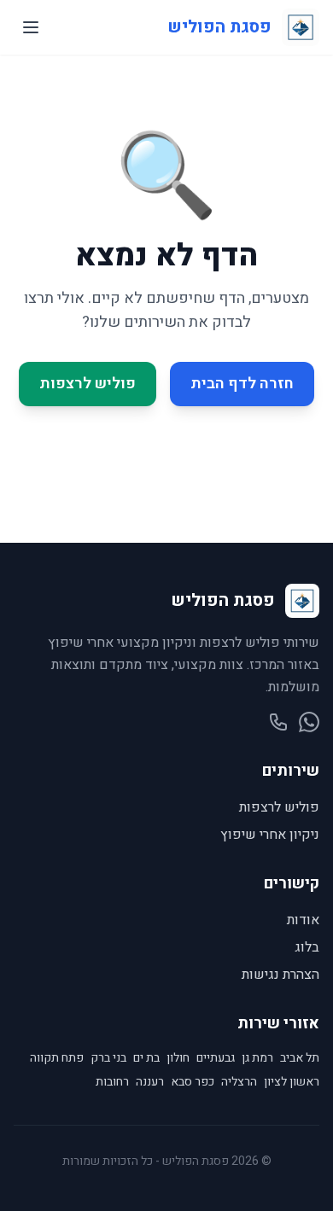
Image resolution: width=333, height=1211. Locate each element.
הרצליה (239, 1082)
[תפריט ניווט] (31, 27)
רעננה (150, 1082)
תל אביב (299, 1058)
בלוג (307, 947)
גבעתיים (215, 1058)
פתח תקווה (57, 1058)
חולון (178, 1058)
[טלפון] (278, 722)
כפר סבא (192, 1082)
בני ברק (108, 1058)
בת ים (146, 1058)
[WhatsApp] (309, 722)
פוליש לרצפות (87, 383)
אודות (303, 920)
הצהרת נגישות (280, 974)
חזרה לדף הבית (242, 383)
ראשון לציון (291, 1082)
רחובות (112, 1082)
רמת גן (257, 1058)
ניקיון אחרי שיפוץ (269, 834)
